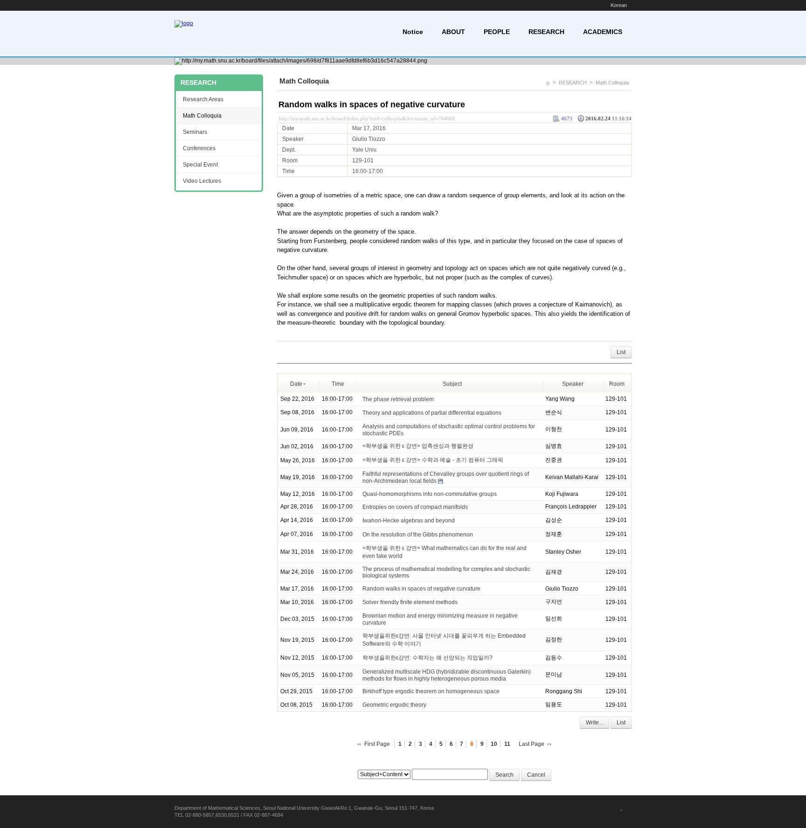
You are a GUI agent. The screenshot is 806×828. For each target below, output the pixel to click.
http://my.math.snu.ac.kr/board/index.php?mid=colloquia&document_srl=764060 (367, 118)
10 (494, 744)
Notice (413, 31)
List (621, 352)
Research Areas (203, 99)
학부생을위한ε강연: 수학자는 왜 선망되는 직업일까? (427, 657)
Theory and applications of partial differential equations (431, 413)
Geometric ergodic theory (394, 705)
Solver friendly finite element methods (410, 602)
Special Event (200, 164)
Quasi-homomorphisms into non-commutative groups (429, 494)
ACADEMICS (602, 31)
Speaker (573, 384)
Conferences (199, 148)
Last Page (531, 744)
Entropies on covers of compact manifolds (415, 507)
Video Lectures (202, 181)
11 (507, 744)
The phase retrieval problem (398, 399)
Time (338, 384)
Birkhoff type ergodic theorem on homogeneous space (431, 691)
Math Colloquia (612, 82)
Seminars (195, 132)
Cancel (536, 775)
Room (617, 384)
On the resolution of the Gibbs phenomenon (417, 534)
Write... (594, 722)
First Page (377, 744)
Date (296, 384)
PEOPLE (497, 31)
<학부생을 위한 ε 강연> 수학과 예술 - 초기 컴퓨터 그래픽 (432, 460)
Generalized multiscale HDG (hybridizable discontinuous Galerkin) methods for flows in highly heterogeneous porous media (446, 675)
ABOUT (453, 31)
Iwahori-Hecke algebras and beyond (408, 520)
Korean (619, 5)
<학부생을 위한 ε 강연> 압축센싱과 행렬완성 (417, 446)
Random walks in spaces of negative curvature (371, 104)
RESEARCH (546, 31)
